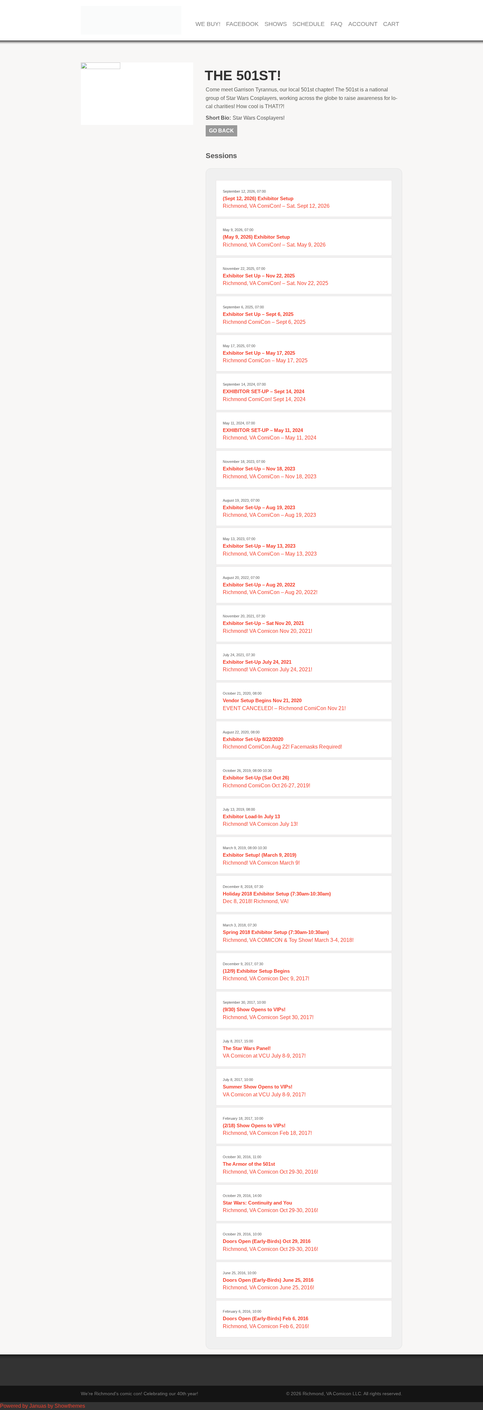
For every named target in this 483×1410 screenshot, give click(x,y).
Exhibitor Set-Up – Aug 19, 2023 (259, 507)
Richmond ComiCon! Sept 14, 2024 (264, 399)
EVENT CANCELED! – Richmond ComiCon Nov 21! (284, 708)
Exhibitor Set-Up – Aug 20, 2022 (259, 584)
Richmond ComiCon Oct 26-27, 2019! (266, 785)
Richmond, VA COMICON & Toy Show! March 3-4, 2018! (288, 940)
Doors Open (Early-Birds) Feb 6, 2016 (265, 1318)
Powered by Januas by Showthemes (42, 1406)
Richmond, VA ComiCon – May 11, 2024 (269, 438)
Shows (275, 24)
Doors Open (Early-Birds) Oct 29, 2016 (266, 1241)
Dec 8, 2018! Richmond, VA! (255, 901)
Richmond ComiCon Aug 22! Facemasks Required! (282, 747)
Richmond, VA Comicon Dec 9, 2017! (266, 978)
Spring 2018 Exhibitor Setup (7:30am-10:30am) (276, 932)
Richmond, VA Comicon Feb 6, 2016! (266, 1326)
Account (363, 24)
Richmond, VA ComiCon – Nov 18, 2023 (269, 476)
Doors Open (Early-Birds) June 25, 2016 (268, 1280)
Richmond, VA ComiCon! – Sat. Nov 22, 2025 (275, 283)
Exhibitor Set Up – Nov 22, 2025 (259, 275)
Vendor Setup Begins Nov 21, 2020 (262, 700)
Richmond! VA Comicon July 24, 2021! (267, 669)
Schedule (308, 24)
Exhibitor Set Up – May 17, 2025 (259, 353)
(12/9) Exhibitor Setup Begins (256, 971)
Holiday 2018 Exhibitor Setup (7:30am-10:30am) (277, 893)
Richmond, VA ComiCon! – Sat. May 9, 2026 (274, 245)
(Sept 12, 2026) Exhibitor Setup (258, 198)
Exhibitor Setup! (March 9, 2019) (259, 855)
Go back (221, 130)
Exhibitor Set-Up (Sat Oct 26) (256, 777)
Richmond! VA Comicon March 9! (261, 863)
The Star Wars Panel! (247, 1048)
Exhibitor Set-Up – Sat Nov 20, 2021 (263, 623)
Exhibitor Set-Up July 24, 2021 (257, 662)
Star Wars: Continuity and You (257, 1203)
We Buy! (208, 24)
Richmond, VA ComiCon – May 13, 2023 (270, 554)
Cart (391, 24)
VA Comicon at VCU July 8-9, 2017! (264, 1056)
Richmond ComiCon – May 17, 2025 (265, 360)
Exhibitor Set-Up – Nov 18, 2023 (259, 468)
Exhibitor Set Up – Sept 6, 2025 (258, 314)
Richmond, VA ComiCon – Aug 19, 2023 (269, 515)
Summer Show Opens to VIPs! (257, 1086)
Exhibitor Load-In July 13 (251, 816)
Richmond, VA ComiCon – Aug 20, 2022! (270, 592)
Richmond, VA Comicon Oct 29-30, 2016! (270, 1172)
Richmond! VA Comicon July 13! (260, 824)
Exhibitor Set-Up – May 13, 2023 (259, 546)
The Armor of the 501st (249, 1164)
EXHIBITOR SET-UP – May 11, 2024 (263, 430)
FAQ (336, 24)
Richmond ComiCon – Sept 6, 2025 (264, 322)
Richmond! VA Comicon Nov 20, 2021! (267, 631)
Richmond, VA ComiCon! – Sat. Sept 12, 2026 (276, 206)
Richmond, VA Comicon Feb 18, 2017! (267, 1133)
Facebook (242, 24)
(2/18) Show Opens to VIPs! (254, 1125)
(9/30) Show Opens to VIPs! (254, 1009)
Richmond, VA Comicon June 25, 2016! (268, 1287)
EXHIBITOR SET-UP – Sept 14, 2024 (263, 391)
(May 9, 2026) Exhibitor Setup (256, 237)
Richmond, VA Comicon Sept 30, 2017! (268, 1017)
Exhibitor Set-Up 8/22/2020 (253, 739)
